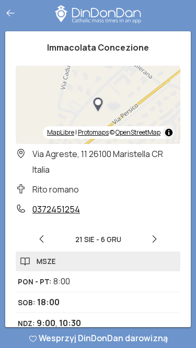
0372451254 (56, 209)
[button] (98, 105)
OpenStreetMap (138, 132)
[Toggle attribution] (169, 132)
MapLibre (60, 132)
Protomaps (93, 132)
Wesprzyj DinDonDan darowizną (103, 338)
